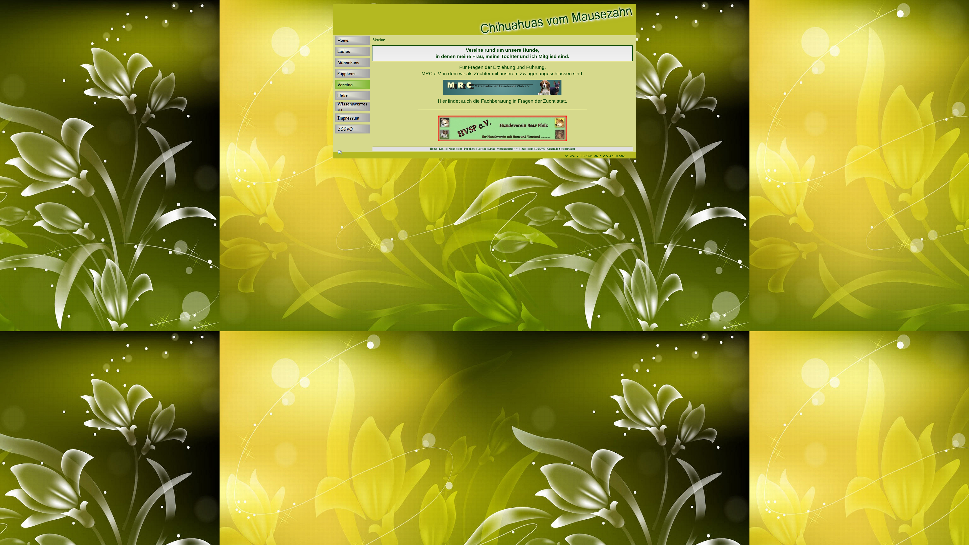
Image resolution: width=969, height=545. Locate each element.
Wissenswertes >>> (508, 148)
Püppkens (469, 148)
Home (433, 148)
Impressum (527, 148)
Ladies (443, 148)
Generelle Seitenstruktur (561, 148)
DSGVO (540, 148)
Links (491, 148)
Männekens (455, 148)
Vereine (481, 148)
